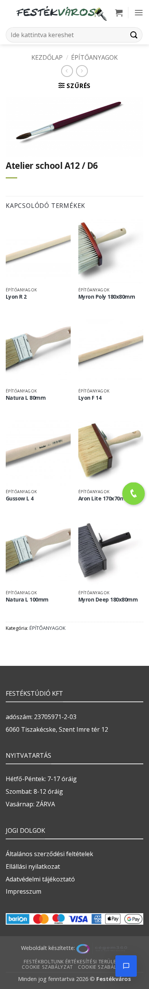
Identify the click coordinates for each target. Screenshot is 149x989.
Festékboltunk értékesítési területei (73, 961)
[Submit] (134, 34)
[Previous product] (82, 71)
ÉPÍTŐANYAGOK (94, 57)
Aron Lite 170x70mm (104, 498)
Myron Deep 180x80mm (108, 599)
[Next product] (67, 71)
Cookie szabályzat (47, 967)
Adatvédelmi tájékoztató (40, 879)
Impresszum (23, 891)
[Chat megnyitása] (126, 966)
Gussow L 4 (20, 498)
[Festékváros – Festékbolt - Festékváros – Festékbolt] (61, 12)
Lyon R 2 (16, 296)
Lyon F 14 (90, 397)
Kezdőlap (47, 57)
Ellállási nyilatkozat (33, 866)
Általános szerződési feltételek (49, 854)
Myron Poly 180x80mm (106, 296)
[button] (119, 12)
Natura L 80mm (26, 397)
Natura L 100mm (27, 599)
